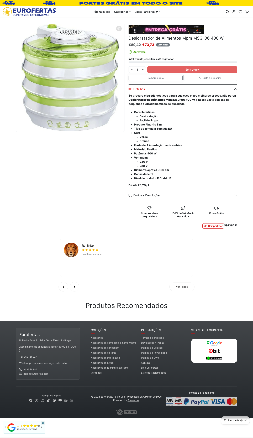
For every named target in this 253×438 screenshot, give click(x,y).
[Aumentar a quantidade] (143, 69)
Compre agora (155, 77)
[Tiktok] (48, 400)
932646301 (30, 369)
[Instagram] (42, 400)
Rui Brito (88, 245)
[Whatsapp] (66, 400)
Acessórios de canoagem (105, 347)
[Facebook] (31, 400)
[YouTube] (60, 400)
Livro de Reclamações (153, 372)
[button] (227, 11)
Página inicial (101, 11)
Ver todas (96, 372)
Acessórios (97, 337)
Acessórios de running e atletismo (110, 367)
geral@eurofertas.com (35, 373)
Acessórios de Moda (102, 362)
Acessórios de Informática (105, 357)
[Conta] (234, 11)
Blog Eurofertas (149, 367)
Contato (145, 362)
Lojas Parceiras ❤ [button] (146, 11)
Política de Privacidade (154, 352)
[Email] (72, 400)
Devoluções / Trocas (152, 342)
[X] (37, 400)
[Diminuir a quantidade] (132, 69)
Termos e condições (152, 337)
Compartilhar (215, 226)
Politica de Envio (150, 357)
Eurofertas (133, 400)
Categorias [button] (121, 11)
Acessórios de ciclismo (103, 352)
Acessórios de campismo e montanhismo (113, 342)
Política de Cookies (151, 347)
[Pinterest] (54, 400)
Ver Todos (182, 286)
